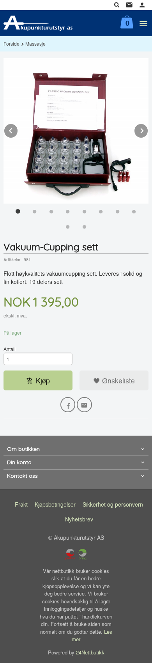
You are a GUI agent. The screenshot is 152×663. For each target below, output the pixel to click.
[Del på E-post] (84, 404)
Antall (10, 349)
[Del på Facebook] (68, 404)
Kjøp (43, 380)
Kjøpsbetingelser (55, 504)
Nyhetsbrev (79, 519)
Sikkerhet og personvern (113, 504)
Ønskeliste (117, 380)
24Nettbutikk (90, 652)
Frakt (21, 504)
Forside (11, 43)
